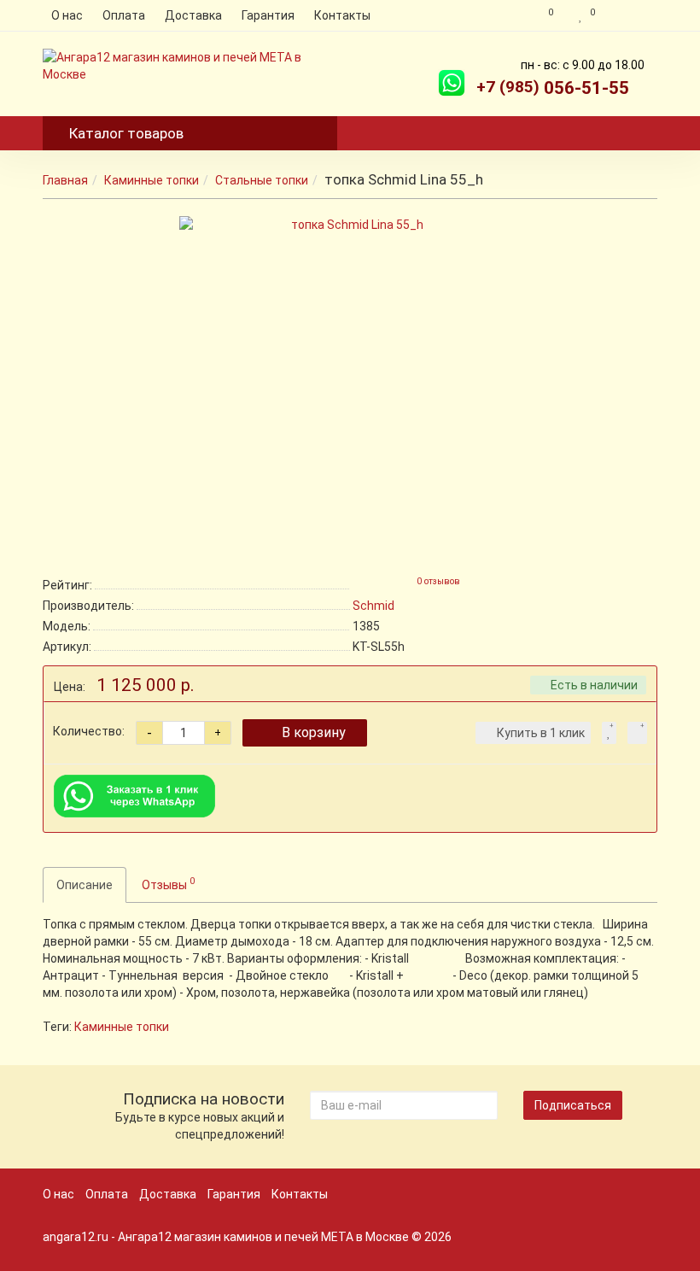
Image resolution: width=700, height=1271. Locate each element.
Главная (65, 180)
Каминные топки (151, 180)
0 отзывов (438, 581)
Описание (84, 885)
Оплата (123, 15)
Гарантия (268, 15)
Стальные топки (261, 180)
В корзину (314, 732)
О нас (67, 15)
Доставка (193, 15)
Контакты (342, 15)
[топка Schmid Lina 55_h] (350, 387)
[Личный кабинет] (630, 15)
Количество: (89, 731)
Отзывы (168, 883)
